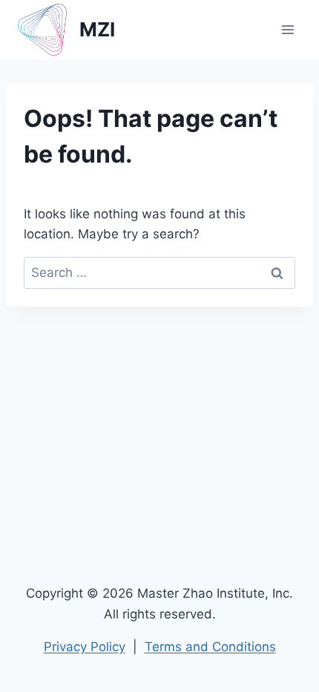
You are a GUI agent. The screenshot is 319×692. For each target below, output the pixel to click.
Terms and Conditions (210, 646)
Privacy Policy (84, 646)
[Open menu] (287, 29)
